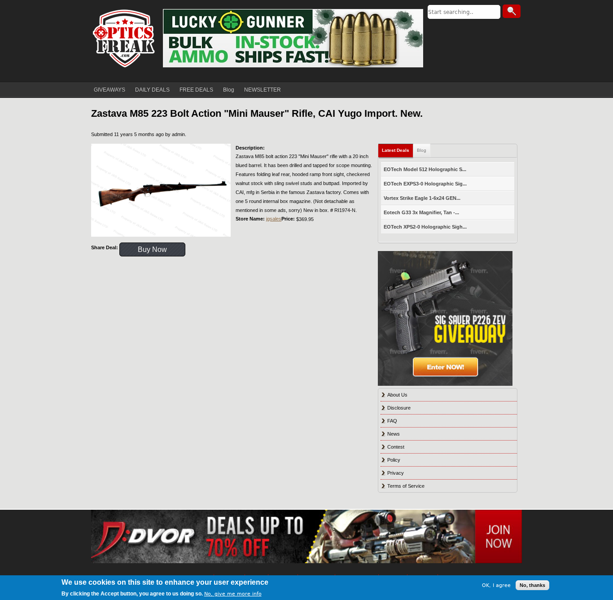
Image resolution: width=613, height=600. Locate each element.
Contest (395, 447)
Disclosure (399, 407)
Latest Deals (395, 150)
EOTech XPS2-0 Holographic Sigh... (425, 226)
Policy (393, 460)
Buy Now (152, 249)
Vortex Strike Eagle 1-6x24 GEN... (422, 198)
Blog (228, 90)
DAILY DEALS (152, 90)
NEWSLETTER (262, 90)
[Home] (124, 38)
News (393, 434)
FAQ (392, 421)
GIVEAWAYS (109, 90)
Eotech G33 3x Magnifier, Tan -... (421, 212)
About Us (397, 394)
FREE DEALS (196, 90)
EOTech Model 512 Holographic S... (425, 169)
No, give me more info (233, 594)
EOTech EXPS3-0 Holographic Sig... (425, 183)
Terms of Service (406, 486)
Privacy (395, 473)
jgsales (273, 218)
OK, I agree (496, 585)
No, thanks (532, 585)
